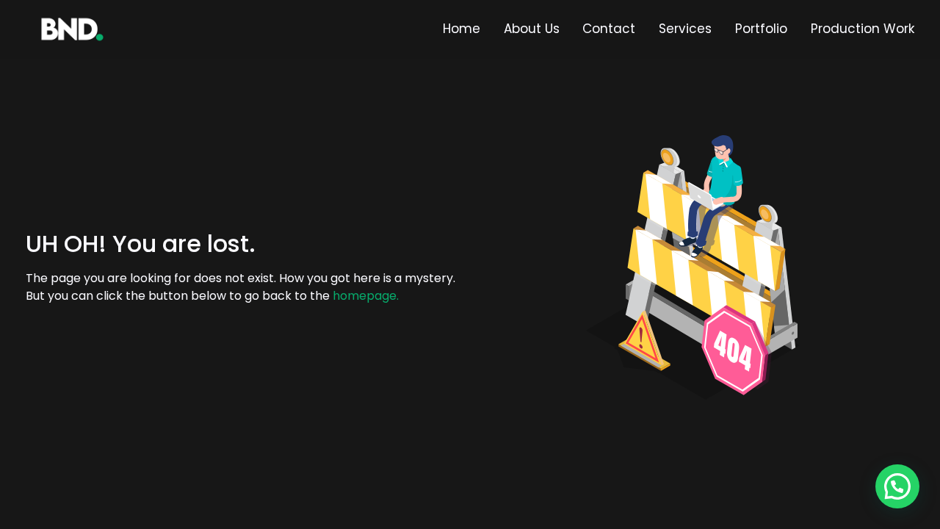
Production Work (862, 28)
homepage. (366, 295)
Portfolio (761, 28)
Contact (608, 28)
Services (685, 28)
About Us (532, 28)
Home (461, 28)
